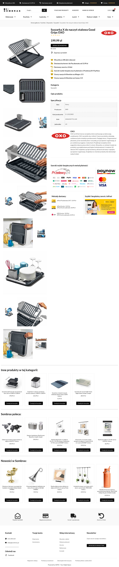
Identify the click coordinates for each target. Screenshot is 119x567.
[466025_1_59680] (18, 233)
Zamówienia (36, 542)
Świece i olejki (92, 17)
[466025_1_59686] (41, 343)
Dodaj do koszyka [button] (12, 403)
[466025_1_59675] (18, 122)
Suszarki (56, 23)
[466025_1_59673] (8, 90)
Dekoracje (9, 17)
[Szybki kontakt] (17, 516)
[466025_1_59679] (32, 201)
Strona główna (35, 23)
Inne (109, 17)
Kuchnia (26, 17)
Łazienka (43, 17)
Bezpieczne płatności (46, 520)
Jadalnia (59, 17)
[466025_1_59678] (8, 200)
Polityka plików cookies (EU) (83, 560)
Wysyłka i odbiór (64, 539)
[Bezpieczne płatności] (45, 516)
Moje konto (35, 539)
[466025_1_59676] (41, 122)
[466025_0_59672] (25, 51)
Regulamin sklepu (32, 560)
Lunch (74, 17)
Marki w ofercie (88, 10)
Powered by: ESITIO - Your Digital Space (59, 565)
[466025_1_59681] (41, 233)
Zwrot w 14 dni (101, 520)
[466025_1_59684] (32, 311)
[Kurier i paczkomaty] (73, 516)
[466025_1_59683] (8, 311)
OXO (66, 109)
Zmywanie (49, 23)
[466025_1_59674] (32, 90)
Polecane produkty (61, 10)
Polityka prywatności (47, 560)
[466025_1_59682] (25, 272)
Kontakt (62, 551)
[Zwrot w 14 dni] (101, 516)
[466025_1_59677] (25, 161)
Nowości (75, 10)
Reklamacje (63, 548)
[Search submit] (44, 10)
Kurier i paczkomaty (73, 520)
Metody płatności (65, 542)
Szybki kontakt (18, 520)
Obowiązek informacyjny (64, 560)
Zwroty (62, 545)
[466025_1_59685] (18, 344)
